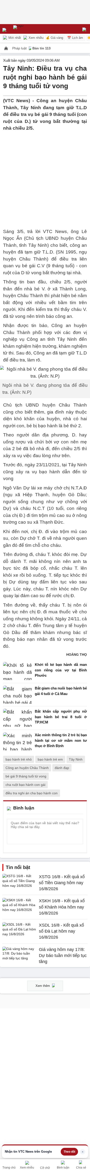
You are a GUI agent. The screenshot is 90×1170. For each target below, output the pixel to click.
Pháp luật (20, 48)
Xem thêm (43, 986)
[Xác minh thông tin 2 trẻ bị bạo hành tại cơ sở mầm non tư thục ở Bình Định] (17, 741)
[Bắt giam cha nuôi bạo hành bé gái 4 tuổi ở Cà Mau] (17, 695)
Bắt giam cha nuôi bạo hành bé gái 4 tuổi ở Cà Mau (61, 691)
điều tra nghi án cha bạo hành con (32, 793)
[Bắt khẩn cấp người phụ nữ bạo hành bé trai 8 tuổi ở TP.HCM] (17, 718)
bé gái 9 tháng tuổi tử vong (26, 776)
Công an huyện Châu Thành (27, 768)
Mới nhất (14, 38)
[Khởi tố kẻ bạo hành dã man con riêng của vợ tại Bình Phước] (17, 671)
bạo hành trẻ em (50, 759)
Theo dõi (69, 1151)
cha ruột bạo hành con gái (25, 785)
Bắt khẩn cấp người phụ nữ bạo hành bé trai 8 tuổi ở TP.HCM (61, 716)
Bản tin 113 (41, 48)
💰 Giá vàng (54, 38)
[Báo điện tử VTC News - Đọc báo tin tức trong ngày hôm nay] (29, 29)
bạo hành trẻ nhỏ (19, 759)
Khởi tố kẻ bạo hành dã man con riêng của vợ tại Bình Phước (61, 669)
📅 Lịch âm (75, 38)
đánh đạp (62, 768)
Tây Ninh (76, 759)
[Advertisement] (45, 177)
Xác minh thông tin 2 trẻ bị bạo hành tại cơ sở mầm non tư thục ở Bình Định (61, 740)
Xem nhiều (35, 38)
